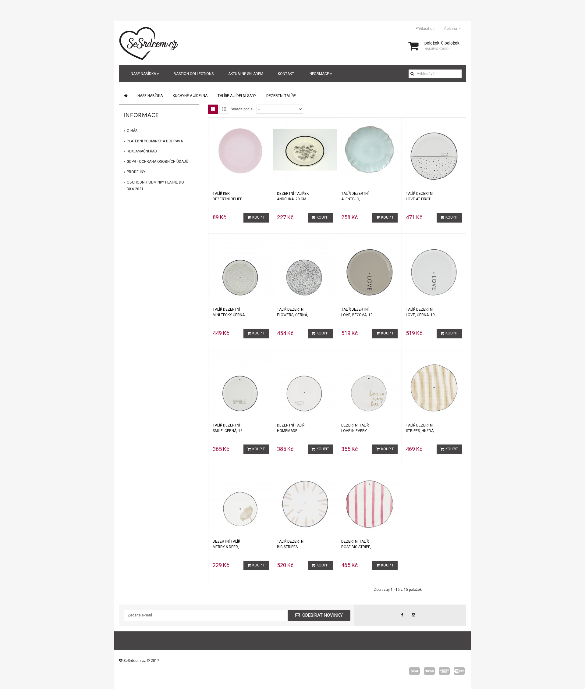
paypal (429, 671)
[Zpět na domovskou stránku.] (125, 96)
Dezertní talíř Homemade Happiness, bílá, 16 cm (291, 428)
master (444, 671)
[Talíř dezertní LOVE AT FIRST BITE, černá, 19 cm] (434, 149)
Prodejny (136, 172)
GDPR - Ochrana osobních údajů (157, 161)
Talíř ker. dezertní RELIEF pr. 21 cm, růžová (229, 196)
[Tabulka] (213, 109)
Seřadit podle (242, 109)
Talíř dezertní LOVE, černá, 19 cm (420, 312)
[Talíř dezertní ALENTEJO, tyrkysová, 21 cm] (369, 149)
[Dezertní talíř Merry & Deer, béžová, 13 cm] (241, 497)
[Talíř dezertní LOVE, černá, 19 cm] (434, 265)
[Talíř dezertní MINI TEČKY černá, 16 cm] (241, 265)
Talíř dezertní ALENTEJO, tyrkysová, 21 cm (357, 196)
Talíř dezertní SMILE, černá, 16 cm (228, 428)
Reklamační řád (142, 151)
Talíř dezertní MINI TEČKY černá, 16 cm (229, 312)
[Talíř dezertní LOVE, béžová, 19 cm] (369, 265)
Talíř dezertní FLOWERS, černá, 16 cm (292, 312)
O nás (132, 131)
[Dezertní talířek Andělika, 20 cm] (305, 149)
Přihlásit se (425, 29)
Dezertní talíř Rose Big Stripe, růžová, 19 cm (356, 544)
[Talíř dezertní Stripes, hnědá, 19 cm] (434, 381)
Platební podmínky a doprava (155, 141)
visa (414, 671)
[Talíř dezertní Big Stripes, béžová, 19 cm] (305, 497)
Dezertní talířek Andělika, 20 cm (293, 196)
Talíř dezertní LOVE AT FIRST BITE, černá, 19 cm (419, 196)
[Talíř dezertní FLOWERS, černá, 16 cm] (305, 265)
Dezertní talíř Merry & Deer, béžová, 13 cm (226, 544)
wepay (459, 671)
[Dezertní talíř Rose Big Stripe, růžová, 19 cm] (369, 497)
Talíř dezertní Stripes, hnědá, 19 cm (420, 428)
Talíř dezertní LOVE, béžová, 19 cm (357, 312)
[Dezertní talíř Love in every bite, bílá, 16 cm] (369, 381)
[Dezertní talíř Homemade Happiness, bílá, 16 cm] (305, 381)
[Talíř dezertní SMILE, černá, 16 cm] (241, 381)
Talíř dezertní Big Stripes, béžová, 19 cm (290, 544)
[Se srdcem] (149, 43)
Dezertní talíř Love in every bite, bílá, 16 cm (356, 428)
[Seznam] (224, 109)
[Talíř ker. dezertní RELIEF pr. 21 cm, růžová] (241, 149)
